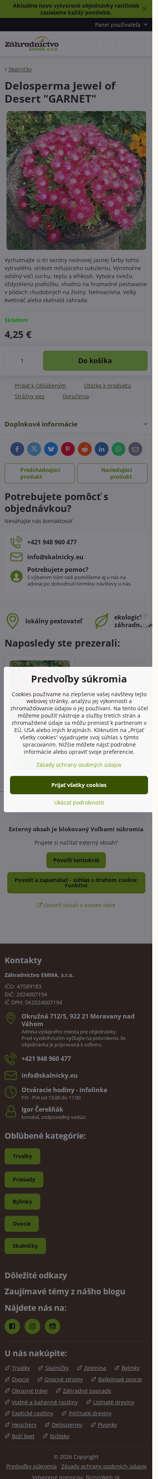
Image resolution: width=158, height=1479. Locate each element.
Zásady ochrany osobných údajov (79, 764)
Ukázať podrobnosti (79, 802)
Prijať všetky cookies (79, 785)
